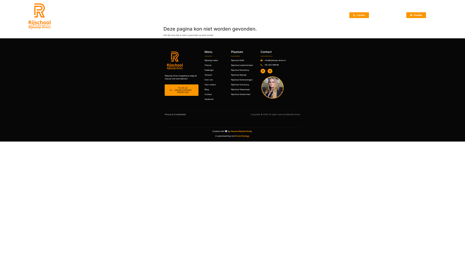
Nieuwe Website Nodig (242, 131)
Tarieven (244, 16)
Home (158, 16)
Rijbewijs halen (174, 16)
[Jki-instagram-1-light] (270, 71)
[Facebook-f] (263, 71)
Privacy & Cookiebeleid (175, 114)
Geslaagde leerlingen (203, 16)
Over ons (258, 16)
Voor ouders (227, 16)
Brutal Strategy (242, 136)
